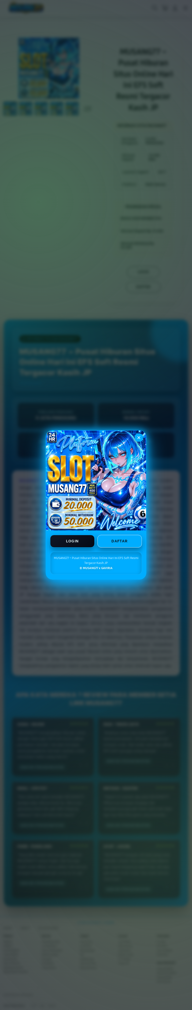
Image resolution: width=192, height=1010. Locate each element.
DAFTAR (119, 541)
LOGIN (72, 541)
